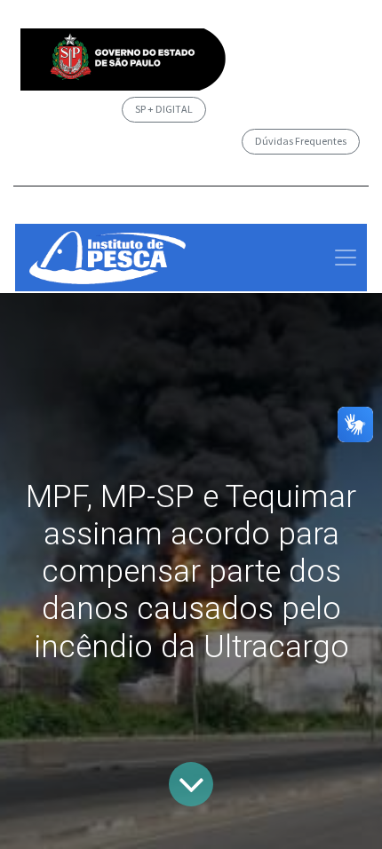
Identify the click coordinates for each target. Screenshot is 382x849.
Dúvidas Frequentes (300, 140)
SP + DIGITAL (164, 108)
